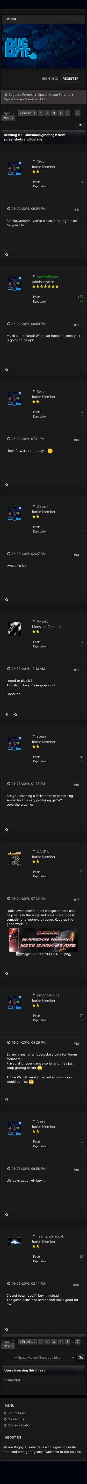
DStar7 (42, 506)
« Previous (27, 113)
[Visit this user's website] (6, 714)
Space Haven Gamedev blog (25, 99)
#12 (76, 325)
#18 (76, 1044)
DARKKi (43, 851)
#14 (76, 555)
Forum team (16, 1413)
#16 (76, 785)
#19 (76, 1170)
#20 (76, 1285)
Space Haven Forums (54, 94)
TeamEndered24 (50, 1236)
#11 (76, 210)
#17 (76, 900)
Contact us (15, 1419)
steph (41, 736)
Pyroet (42, 621)
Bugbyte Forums (21, 94)
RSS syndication (19, 1425)
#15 (76, 670)
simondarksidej (48, 995)
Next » (8, 118)
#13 (76, 440)
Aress (40, 1121)
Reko (41, 161)
